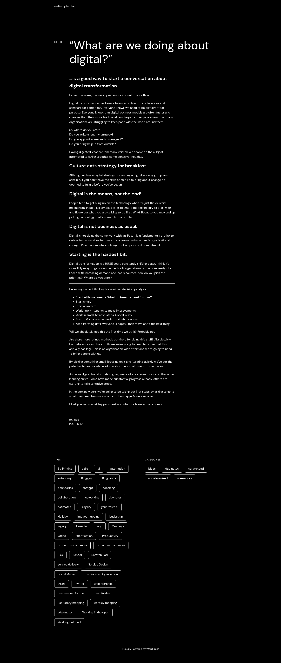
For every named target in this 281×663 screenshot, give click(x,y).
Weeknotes (65, 612)
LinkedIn (81, 526)
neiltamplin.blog (64, 6)
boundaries (65, 488)
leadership (116, 516)
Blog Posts (109, 478)
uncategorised (158, 478)
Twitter (79, 584)
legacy (62, 526)
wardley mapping (105, 603)
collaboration (67, 497)
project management (111, 545)
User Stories (102, 593)
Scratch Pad (99, 555)
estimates (64, 507)
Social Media (66, 574)
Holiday (63, 516)
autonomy (65, 478)
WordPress (152, 648)
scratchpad (196, 468)
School (77, 555)
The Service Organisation (101, 574)
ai (99, 468)
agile (85, 468)
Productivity (110, 536)
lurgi (99, 526)
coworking (92, 497)
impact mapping (88, 516)
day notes (172, 468)
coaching (109, 488)
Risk (60, 555)
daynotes (115, 497)
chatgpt (87, 488)
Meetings (118, 526)
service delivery (68, 564)
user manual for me (71, 593)
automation (117, 468)
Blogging (87, 478)
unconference (103, 584)
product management (72, 545)
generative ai (109, 507)
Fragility (86, 507)
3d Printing (65, 468)
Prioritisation (84, 536)
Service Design (98, 564)
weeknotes (184, 478)
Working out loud (69, 622)
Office (62, 536)
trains (61, 584)
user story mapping (71, 603)
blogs (152, 468)
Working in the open (95, 612)
